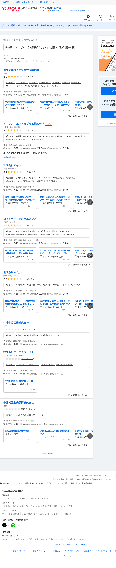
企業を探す (88, 20)
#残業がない (47, 285)
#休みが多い (23, 178)
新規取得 (57, 8)
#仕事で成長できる (48, 365)
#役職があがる (11, 139)
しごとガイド (44, 514)
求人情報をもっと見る (78, 116)
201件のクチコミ (30, 172)
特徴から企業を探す (20, 506)
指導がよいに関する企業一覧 (66, 483)
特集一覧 (112, 20)
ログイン (42, 10)
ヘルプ (102, 551)
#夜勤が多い (10, 136)
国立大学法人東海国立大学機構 (21, 70)
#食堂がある (72, 136)
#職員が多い (56, 83)
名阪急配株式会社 (13, 272)
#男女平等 (66, 83)
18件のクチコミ (28, 329)
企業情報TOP (29, 483)
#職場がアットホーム (14, 181)
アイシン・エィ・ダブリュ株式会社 (23, 123)
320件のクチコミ (30, 77)
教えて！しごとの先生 (10, 514)
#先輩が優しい (22, 83)
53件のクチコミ (30, 279)
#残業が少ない (68, 235)
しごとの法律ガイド (29, 514)
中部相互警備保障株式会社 (18, 402)
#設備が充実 (76, 83)
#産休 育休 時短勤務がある (16, 235)
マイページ (24, 498)
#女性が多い (35, 231)
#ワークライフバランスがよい (27, 365)
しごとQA (100, 20)
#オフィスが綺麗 (22, 231)
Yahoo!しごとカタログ (11, 483)
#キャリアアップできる (15, 86)
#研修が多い (10, 83)
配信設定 (45, 498)
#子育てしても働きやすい (51, 231)
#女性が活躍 (57, 235)
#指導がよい (33, 83)
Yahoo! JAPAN (81, 544)
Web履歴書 (35, 498)
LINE (18, 525)
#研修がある (21, 335)
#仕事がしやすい (44, 235)
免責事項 (87, 551)
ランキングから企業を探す (41, 506)
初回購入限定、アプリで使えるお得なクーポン (69, 10)
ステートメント (72, 551)
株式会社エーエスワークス (18, 352)
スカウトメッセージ (10, 498)
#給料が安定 (21, 136)
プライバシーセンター (41, 551)
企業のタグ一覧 (45, 483)
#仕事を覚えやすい (25, 139)
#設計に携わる (11, 178)
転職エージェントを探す (63, 506)
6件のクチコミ (27, 359)
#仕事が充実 (38, 139)
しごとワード (57, 514)
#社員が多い (82, 136)
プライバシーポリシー (21, 551)
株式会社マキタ (12, 165)
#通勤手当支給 (45, 83)
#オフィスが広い (49, 136)
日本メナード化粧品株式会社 (19, 218)
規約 (56, 551)
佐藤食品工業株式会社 (16, 322)
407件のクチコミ (30, 130)
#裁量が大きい (59, 178)
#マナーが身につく (34, 136)
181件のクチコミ (30, 225)
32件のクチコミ (28, 409)
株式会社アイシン (11, 157)
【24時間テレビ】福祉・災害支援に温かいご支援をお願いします (28, 2)
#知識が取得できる (32, 86)
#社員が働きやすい (34, 335)
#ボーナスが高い (45, 178)
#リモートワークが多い (50, 86)
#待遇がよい (56, 181)
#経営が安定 (70, 178)
